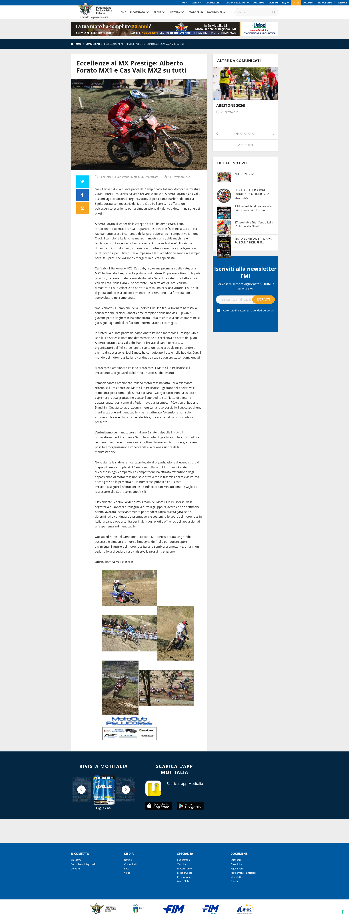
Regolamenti (237, 868)
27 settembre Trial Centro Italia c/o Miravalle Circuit (253, 224)
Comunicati (93, 43)
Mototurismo (184, 868)
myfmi (295, 2)
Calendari (235, 859)
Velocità (181, 864)
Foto (126, 868)
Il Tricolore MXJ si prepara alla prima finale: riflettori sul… (253, 208)
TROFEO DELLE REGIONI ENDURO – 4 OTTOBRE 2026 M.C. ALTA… (252, 193)
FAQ (284, 2)
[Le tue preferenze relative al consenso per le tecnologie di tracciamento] (342, 911)
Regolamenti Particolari (243, 872)
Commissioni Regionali (83, 864)
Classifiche (236, 864)
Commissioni (212, 2)
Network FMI (325, 2)
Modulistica (236, 877)
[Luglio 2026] (104, 790)
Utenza (175, 12)
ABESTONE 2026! (230, 105)
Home (122, 12)
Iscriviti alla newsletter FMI (245, 272)
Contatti (75, 868)
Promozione (183, 877)
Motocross (152, 177)
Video (127, 872)
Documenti (308, 2)
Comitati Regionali (236, 2)
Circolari (234, 881)
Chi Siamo (76, 859)
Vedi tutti (245, 145)
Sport (157, 12)
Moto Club (258, 2)
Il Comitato (137, 12)
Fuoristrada (122, 177)
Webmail (342, 2)
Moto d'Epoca (184, 872)
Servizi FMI (273, 2)
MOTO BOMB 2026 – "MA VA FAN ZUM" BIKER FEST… (253, 240)
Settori (195, 2)
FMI (183, 2)
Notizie (128, 859)
